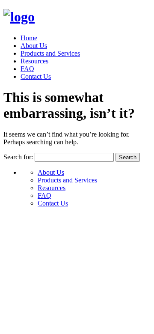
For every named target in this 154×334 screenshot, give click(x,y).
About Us (34, 45)
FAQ (27, 68)
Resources (34, 61)
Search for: (18, 157)
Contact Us (36, 76)
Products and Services (50, 53)
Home (29, 38)
